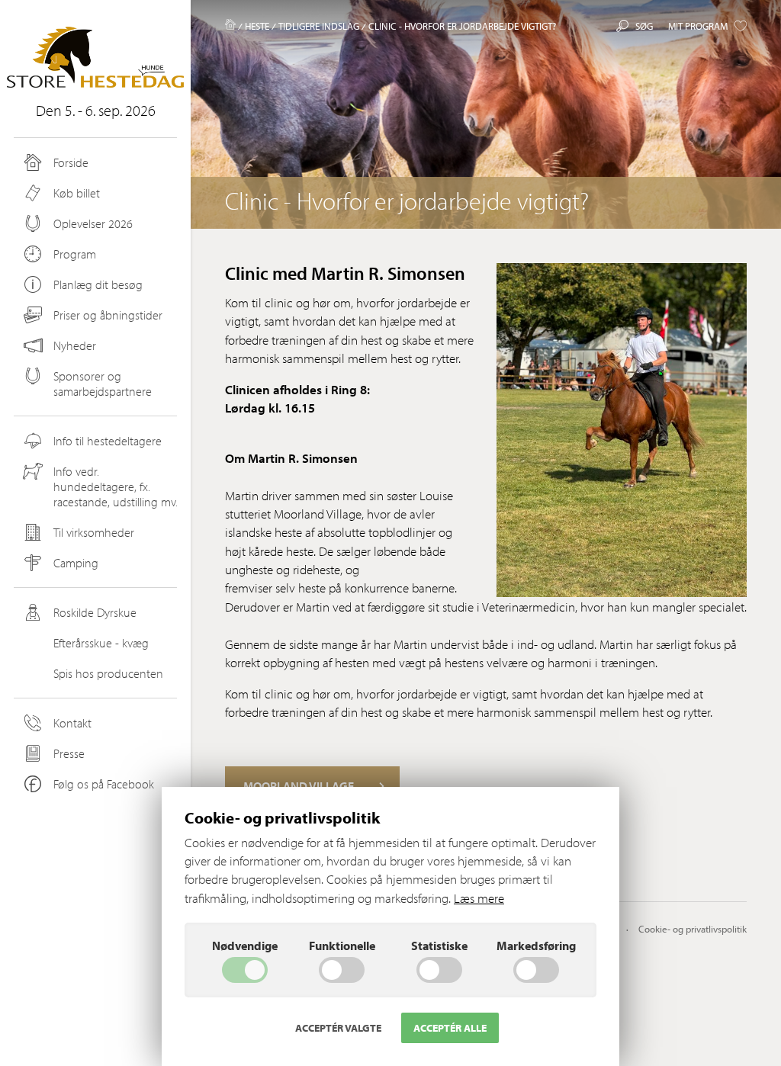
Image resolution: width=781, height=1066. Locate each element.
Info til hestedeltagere (107, 440)
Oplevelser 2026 (93, 223)
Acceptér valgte (338, 1028)
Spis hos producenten (108, 673)
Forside (70, 162)
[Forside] (230, 26)
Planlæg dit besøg (98, 284)
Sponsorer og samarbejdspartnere (102, 383)
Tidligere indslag (318, 26)
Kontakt (72, 722)
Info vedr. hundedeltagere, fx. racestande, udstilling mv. (115, 486)
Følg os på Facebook (103, 783)
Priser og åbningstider (107, 315)
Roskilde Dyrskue (95, 612)
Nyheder (74, 345)
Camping (75, 562)
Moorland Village (298, 786)
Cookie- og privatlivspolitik (692, 929)
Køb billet (76, 193)
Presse (69, 753)
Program (74, 254)
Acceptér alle (450, 1028)
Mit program (698, 26)
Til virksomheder (93, 532)
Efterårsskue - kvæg (101, 642)
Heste (257, 26)
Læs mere (479, 898)
